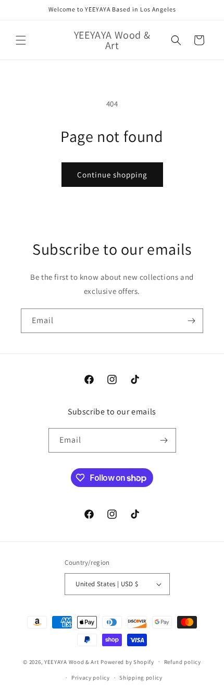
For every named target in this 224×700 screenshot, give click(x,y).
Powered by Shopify (127, 661)
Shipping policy (141, 677)
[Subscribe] (191, 321)
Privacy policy (90, 677)
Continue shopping (112, 175)
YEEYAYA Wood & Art (71, 661)
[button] (20, 40)
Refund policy (182, 662)
